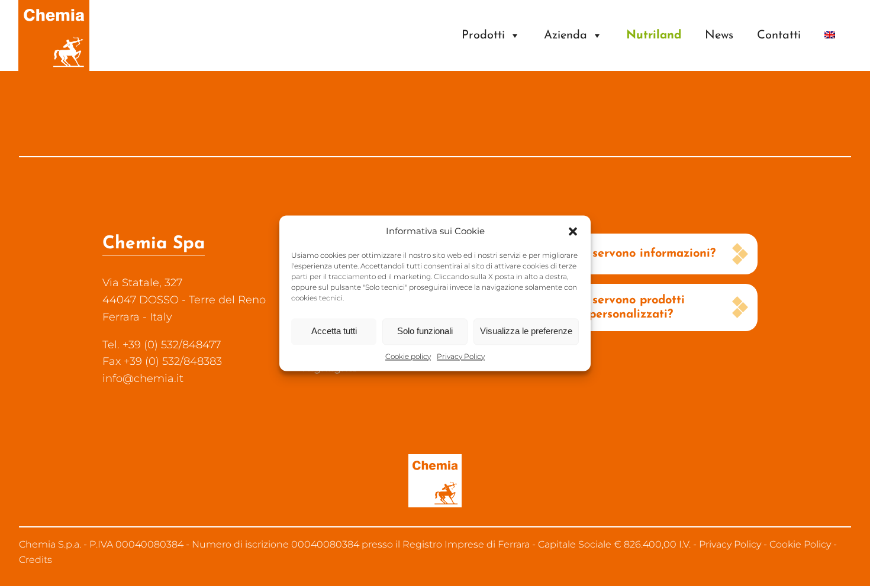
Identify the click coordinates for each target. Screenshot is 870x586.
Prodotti (483, 35)
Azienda (565, 35)
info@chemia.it (142, 378)
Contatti (779, 35)
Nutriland (653, 35)
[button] (573, 231)
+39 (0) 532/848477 (172, 344)
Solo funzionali (425, 331)
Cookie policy (408, 356)
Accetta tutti (334, 331)
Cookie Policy (800, 544)
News (719, 35)
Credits (35, 559)
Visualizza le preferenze (526, 331)
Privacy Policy (461, 356)
